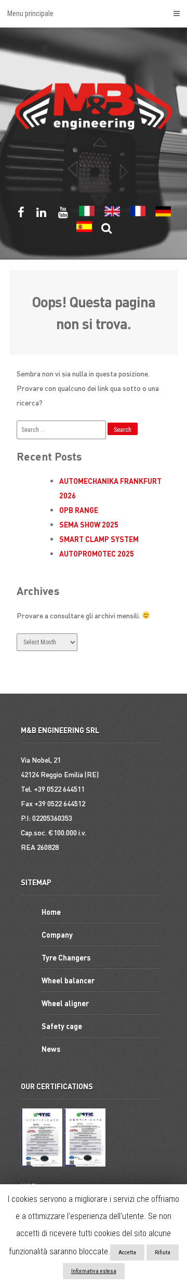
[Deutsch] (163, 214)
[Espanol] (84, 230)
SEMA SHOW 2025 (88, 524)
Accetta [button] (127, 1252)
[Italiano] (87, 214)
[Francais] (138, 214)
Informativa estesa (93, 1271)
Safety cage (62, 1026)
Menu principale (30, 13)
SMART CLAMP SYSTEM (99, 539)
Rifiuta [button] (162, 1252)
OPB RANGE (78, 510)
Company (57, 934)
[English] (112, 214)
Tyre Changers (66, 957)
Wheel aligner (65, 1003)
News (51, 1048)
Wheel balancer (68, 980)
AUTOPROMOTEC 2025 (96, 553)
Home (51, 911)
